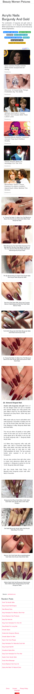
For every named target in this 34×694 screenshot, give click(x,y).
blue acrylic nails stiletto (10, 32)
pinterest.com (12, 594)
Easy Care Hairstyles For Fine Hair (12, 653)
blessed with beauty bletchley (17, 43)
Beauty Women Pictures (16, 1)
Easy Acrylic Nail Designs (9, 606)
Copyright (17, 690)
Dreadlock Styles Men (8, 650)
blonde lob (26, 37)
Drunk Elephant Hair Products (10, 616)
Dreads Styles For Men (8, 636)
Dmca (7, 688)
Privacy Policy (24, 688)
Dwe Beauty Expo (7, 609)
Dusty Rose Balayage (8, 660)
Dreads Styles (6, 630)
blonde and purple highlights (13, 37)
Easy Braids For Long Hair (9, 626)
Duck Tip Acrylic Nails (8, 602)
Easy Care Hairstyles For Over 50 (11, 623)
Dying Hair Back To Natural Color (11, 667)
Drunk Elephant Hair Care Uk (10, 664)
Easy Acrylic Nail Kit (7, 647)
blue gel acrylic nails (17, 40)
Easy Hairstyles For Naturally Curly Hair (13, 643)
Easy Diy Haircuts (7, 619)
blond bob (10, 35)
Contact (15, 688)
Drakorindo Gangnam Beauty (10, 633)
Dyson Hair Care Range (9, 640)
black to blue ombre (24, 32)
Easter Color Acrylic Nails (9, 657)
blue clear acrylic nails (20, 35)
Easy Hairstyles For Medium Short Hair (13, 612)
